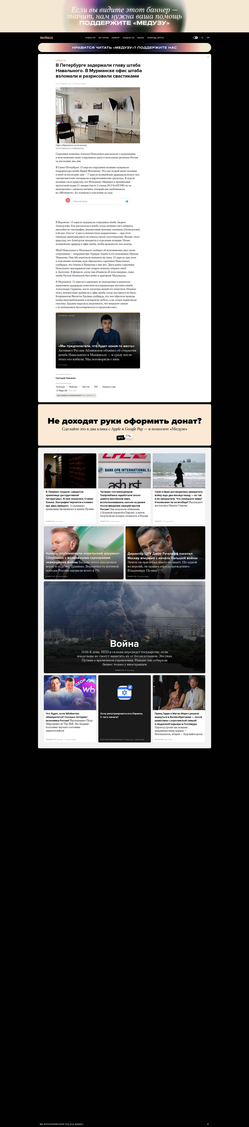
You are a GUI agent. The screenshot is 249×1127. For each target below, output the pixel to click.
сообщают (61, 265)
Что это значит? (74, 1124)
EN (208, 38)
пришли (75, 244)
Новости (90, 38)
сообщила (98, 296)
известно (78, 182)
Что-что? (72, 390)
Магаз (141, 38)
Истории (104, 38)
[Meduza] (46, 37)
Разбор (116, 38)
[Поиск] (202, 38)
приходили (120, 174)
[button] (98, 115)
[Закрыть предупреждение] (208, 1124)
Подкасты (128, 38)
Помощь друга (155, 38)
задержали (76, 285)
